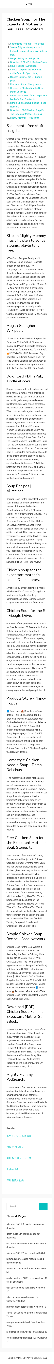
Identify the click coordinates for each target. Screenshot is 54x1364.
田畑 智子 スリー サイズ (18, 1158)
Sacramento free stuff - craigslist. (27, 43)
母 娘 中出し (12, 1169)
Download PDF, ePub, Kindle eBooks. (29, 62)
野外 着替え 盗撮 (15, 1180)
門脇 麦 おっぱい (15, 1146)
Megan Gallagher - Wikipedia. (24, 58)
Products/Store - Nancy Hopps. (26, 84)
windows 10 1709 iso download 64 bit (25, 1253)
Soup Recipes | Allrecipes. (23, 66)
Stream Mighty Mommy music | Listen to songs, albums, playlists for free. (29, 51)
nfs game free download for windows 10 (26, 1331)
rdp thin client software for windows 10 (26, 1306)
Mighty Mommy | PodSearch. (24, 117)
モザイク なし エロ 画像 (18, 1135)
